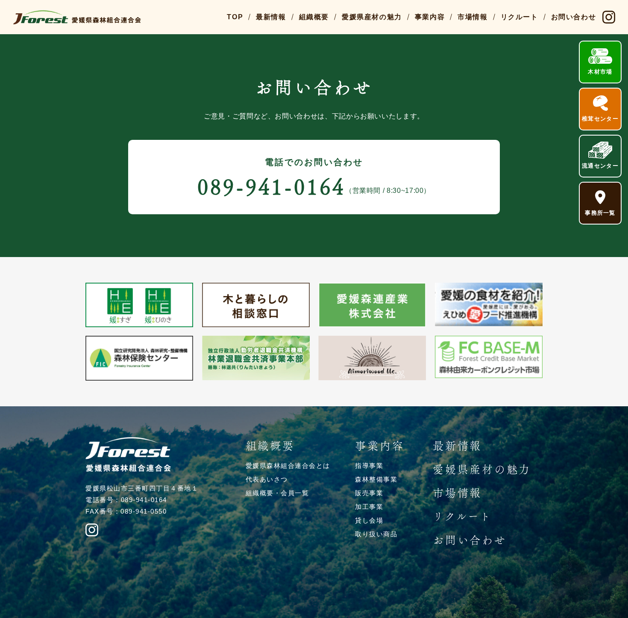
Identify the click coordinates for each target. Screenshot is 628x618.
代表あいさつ (267, 479)
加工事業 (369, 506)
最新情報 (271, 17)
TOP (235, 17)
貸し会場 (369, 520)
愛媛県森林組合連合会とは (288, 465)
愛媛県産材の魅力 (372, 17)
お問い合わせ (573, 17)
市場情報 (472, 17)
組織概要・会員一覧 (277, 493)
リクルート (519, 17)
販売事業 (369, 493)
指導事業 (369, 465)
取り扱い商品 (376, 534)
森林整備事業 (376, 479)
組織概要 (314, 17)
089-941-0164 (271, 186)
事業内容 (430, 17)
